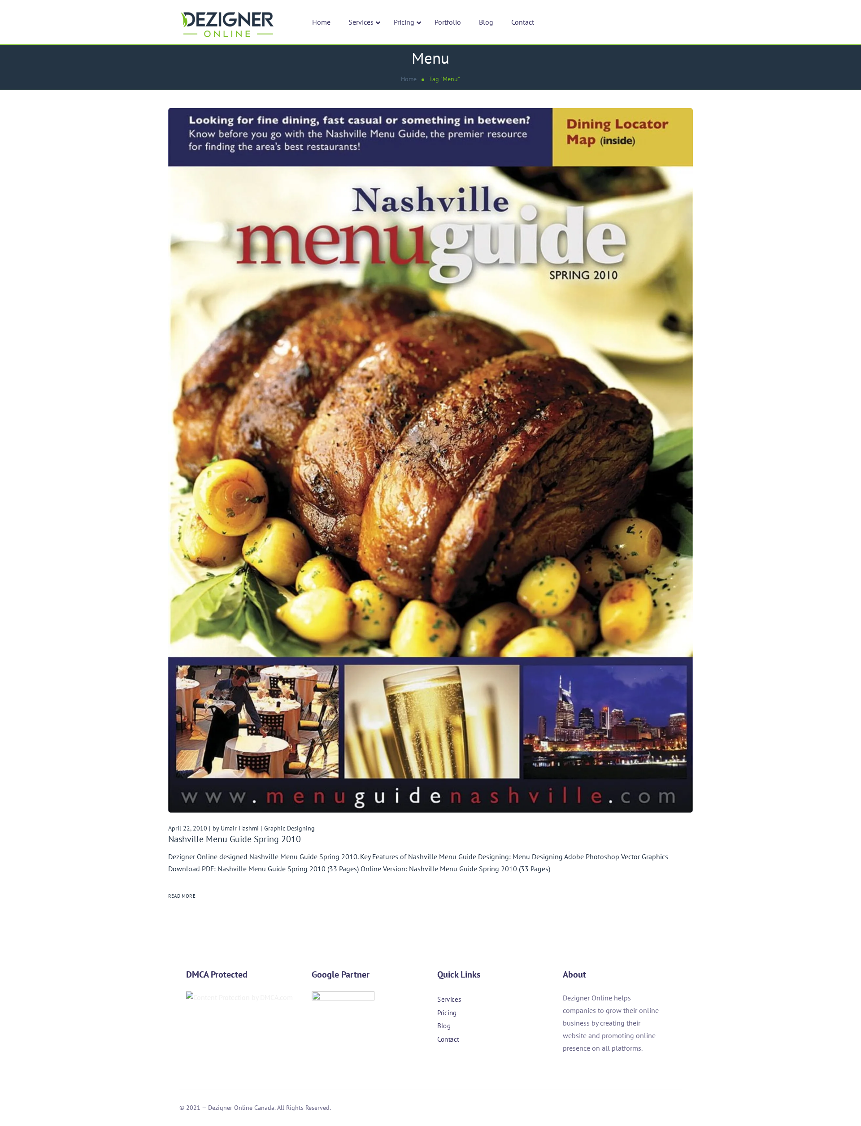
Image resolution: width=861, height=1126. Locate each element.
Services (449, 999)
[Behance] (490, 1064)
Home (409, 79)
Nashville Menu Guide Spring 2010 (234, 839)
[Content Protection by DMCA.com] (239, 997)
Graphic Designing (289, 828)
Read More (182, 895)
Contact (448, 1039)
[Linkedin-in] (465, 1064)
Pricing (447, 1012)
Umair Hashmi (240, 828)
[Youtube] (514, 1064)
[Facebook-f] (441, 1064)
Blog (444, 1026)
